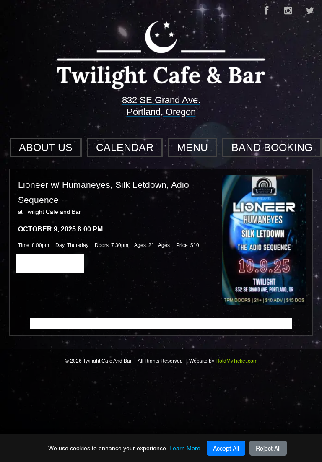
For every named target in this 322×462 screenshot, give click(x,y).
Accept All (226, 448)
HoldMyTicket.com (236, 361)
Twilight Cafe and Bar (52, 211)
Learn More (184, 448)
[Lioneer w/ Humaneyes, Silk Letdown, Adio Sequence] (264, 239)
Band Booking (271, 147)
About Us (46, 147)
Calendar (124, 147)
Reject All (268, 448)
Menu (192, 147)
